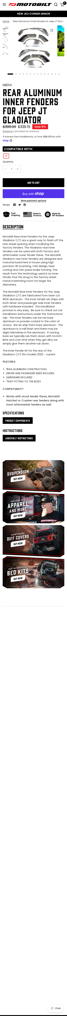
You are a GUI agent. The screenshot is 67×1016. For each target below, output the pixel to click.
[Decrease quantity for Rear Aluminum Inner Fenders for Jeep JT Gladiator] (6, 169)
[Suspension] (33, 476)
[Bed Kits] (33, 572)
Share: (6, 205)
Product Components (17, 420)
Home (6, 21)
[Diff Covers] (33, 541)
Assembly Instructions (19, 438)
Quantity (8, 161)
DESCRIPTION (13, 226)
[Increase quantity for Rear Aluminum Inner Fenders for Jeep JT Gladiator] (17, 169)
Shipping (8, 131)
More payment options (33, 201)
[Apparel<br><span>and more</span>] (33, 507)
